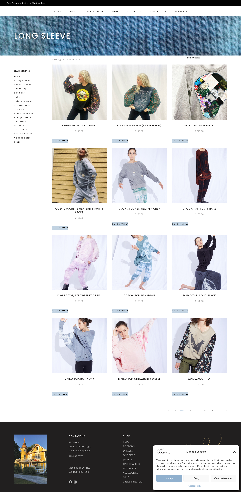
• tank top (20, 88)
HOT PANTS (21, 129)
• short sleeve (23, 84)
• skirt (18, 97)
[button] (234, 451)
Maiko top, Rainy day (79, 379)
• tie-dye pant (23, 101)
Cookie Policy (194, 485)
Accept (169, 478)
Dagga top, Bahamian (139, 295)
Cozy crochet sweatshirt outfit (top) (79, 210)
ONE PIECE (20, 121)
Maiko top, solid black (199, 295)
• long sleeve (22, 80)
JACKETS (19, 125)
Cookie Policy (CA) (132, 481)
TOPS (17, 76)
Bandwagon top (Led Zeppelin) (139, 125)
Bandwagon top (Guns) (79, 125)
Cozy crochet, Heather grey (139, 208)
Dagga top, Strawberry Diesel (79, 295)
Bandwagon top (199, 379)
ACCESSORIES (22, 138)
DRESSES (19, 109)
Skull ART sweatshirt (199, 125)
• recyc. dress (22, 117)
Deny (196, 478)
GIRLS (17, 142)
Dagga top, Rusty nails (199, 208)
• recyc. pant (22, 105)
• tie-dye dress (23, 113)
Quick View (60, 140)
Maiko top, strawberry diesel (139, 379)
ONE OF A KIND (23, 133)
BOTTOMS (20, 93)
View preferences (223, 478)
